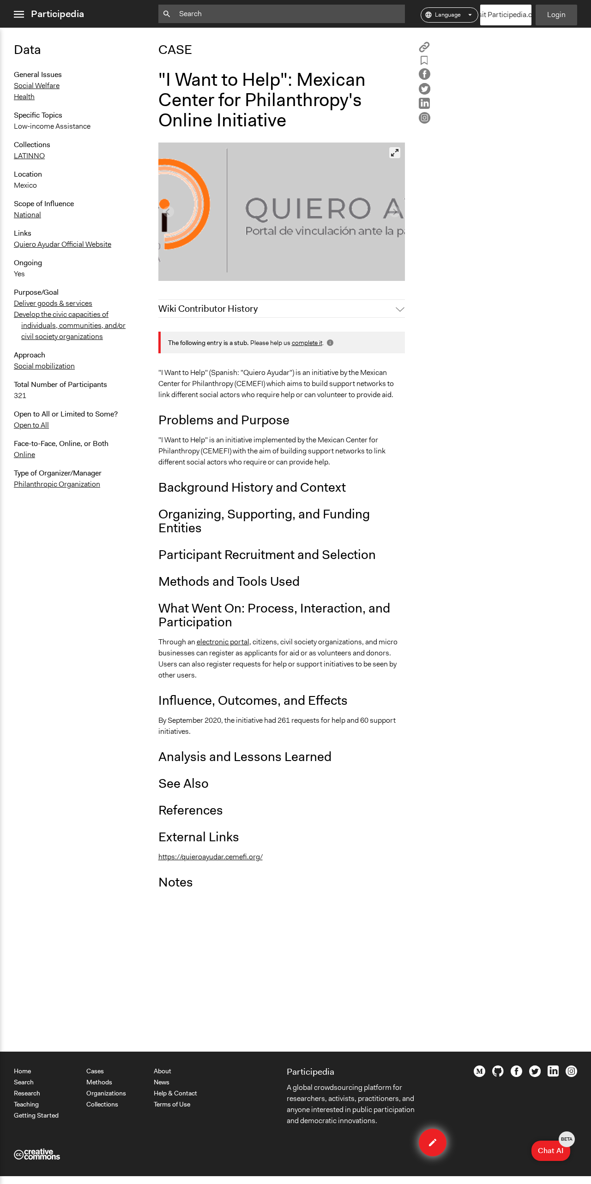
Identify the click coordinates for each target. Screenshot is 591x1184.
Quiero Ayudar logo (195, 269)
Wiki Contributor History (208, 309)
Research (27, 1093)
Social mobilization (44, 366)
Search (24, 1082)
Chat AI (554, 1148)
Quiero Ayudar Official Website (62, 244)
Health (24, 96)
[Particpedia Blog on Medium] (479, 1075)
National (27, 215)
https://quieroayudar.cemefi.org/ (210, 857)
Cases (95, 1071)
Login (556, 14)
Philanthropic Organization (57, 484)
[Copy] (424, 50)
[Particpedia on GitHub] (498, 1074)
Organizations (106, 1093)
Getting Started (36, 1115)
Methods (99, 1082)
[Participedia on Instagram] (571, 1075)
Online (24, 454)
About (162, 1071)
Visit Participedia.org (506, 14)
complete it (307, 343)
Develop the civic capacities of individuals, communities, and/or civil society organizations (70, 325)
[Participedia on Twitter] (535, 1075)
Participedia (57, 13)
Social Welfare (37, 85)
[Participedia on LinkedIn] (553, 1074)
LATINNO (29, 156)
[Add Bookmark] (424, 62)
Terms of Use (172, 1104)
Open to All (31, 425)
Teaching (26, 1104)
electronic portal (223, 642)
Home (22, 1071)
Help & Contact (175, 1093)
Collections (102, 1104)
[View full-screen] (394, 152)
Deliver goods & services (53, 303)
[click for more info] (329, 343)
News (161, 1082)
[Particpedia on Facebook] (516, 1075)
